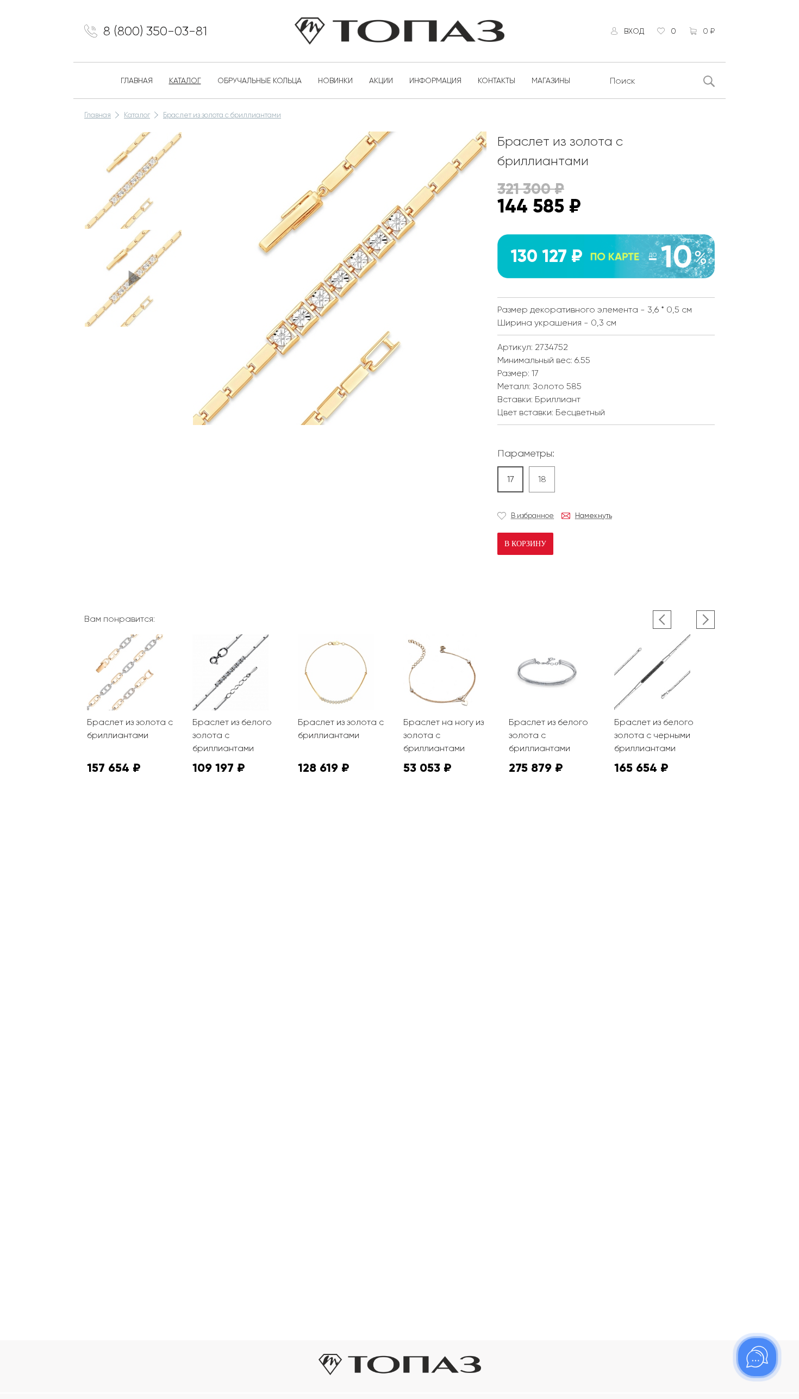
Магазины (551, 80)
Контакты (496, 80)
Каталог (185, 80)
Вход (634, 31)
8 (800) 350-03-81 (155, 31)
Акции (381, 80)
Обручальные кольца (259, 80)
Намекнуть (593, 515)
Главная (137, 80)
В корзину (525, 544)
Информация (435, 80)
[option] (133, 180)
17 (510, 479)
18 (542, 479)
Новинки (335, 80)
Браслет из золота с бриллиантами (222, 115)
